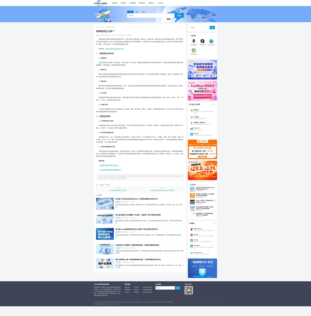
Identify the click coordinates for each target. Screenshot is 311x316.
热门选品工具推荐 (194, 104)
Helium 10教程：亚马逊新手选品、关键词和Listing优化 (205, 201)
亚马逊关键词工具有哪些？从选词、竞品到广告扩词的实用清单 (138, 215)
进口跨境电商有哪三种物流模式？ (110, 170)
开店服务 (115, 3)
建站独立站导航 (147, 292)
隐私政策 (136, 292)
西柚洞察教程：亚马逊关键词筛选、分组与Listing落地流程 (205, 214)
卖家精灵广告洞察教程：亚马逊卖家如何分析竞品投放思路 (205, 194)
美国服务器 (128, 289)
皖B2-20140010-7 (112, 302)
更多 (214, 104)
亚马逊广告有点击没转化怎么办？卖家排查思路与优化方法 (136, 199)
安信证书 (127, 292)
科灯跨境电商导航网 (102, 302)
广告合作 (160, 3)
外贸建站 (192, 223)
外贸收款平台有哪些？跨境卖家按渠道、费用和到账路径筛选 (137, 245)
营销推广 (124, 3)
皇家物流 (101, 62)
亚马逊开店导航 (147, 287)
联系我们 (136, 289)
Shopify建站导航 (147, 289)
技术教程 (133, 3)
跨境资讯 (142, 3)
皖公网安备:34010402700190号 (123, 302)
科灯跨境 (127, 287)
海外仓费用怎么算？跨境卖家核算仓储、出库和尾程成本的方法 (138, 259)
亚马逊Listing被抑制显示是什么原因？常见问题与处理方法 (136, 229)
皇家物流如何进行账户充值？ (109, 165)
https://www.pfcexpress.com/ (115, 48)
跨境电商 (155, 41)
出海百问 (151, 3)
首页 (97, 27)
